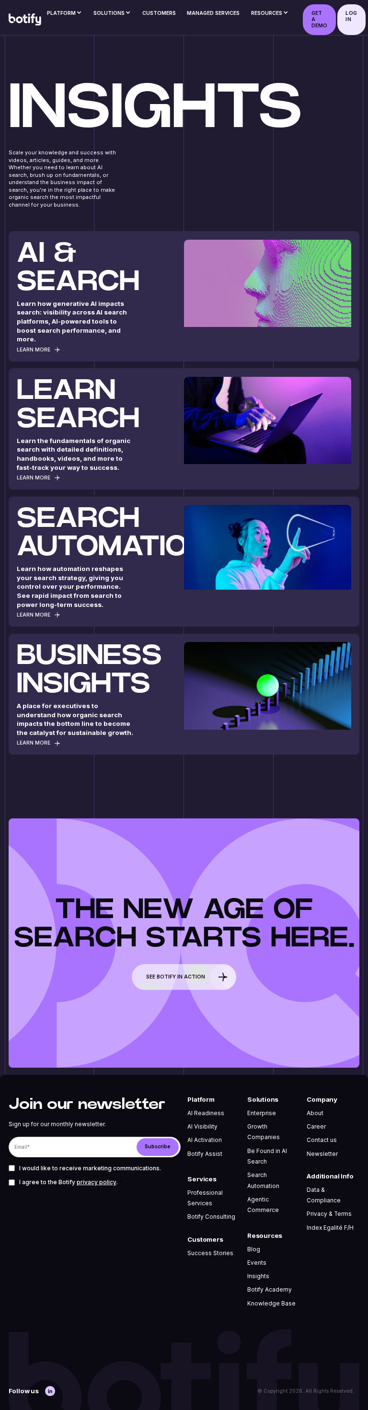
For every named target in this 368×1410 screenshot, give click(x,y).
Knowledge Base (271, 1303)
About (315, 1113)
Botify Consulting (211, 1216)
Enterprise (261, 1113)
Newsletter (322, 1154)
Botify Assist (204, 1154)
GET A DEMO (319, 19)
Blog (253, 1249)
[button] (64, 15)
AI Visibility (202, 1126)
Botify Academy (269, 1289)
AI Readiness (205, 1113)
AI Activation (204, 1140)
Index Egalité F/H (330, 1227)
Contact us (322, 1140)
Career (316, 1126)
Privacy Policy (96, 1182)
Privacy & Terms (329, 1214)
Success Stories (210, 1253)
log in (350, 16)
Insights (258, 1276)
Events (256, 1262)
